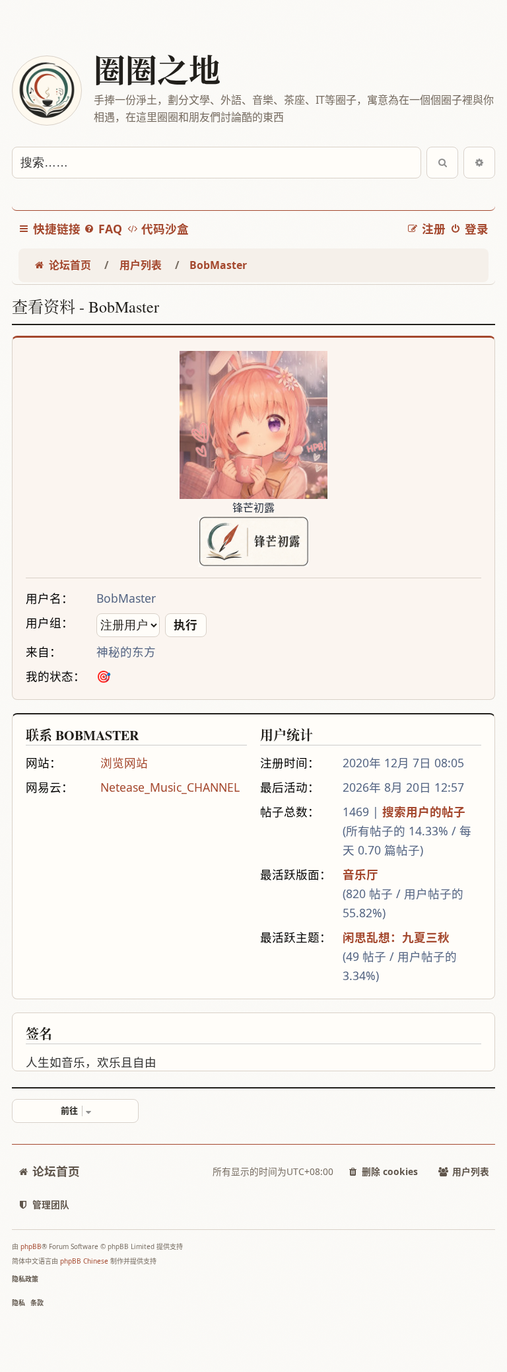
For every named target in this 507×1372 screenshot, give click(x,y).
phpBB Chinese (84, 1261)
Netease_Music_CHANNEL (170, 787)
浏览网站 (124, 763)
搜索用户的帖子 (423, 811)
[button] (75, 1111)
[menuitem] (103, 229)
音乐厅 (360, 874)
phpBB (31, 1246)
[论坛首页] (46, 91)
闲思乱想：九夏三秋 (396, 937)
